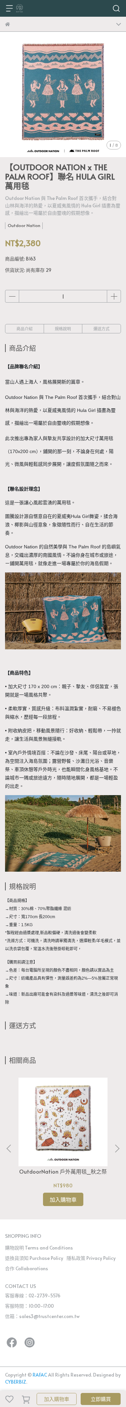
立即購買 (101, 1398)
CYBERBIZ (15, 1382)
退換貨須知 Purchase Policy (34, 1258)
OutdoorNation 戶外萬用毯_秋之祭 (63, 1171)
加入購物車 (56, 1398)
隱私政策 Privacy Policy (91, 1258)
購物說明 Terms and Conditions (39, 1247)
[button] (117, 1149)
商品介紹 (24, 328)
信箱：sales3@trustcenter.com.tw (42, 1316)
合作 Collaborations (26, 1268)
